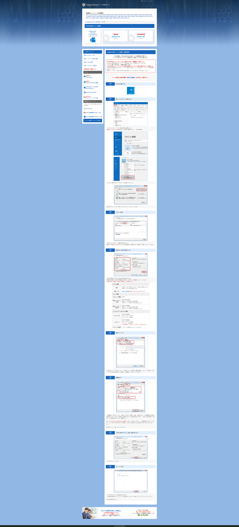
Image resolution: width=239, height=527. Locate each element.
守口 (90, 17)
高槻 (101, 16)
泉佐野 (88, 16)
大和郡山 (102, 17)
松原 (144, 14)
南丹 (129, 16)
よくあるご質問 (89, 62)
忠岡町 (111, 16)
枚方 (115, 16)
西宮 (118, 17)
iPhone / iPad (89, 108)
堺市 (87, 14)
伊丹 (149, 16)
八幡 (119, 16)
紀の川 (145, 16)
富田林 (140, 16)
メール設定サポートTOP (89, 21)
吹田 (107, 16)
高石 (140, 14)
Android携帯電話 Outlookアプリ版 (94, 116)
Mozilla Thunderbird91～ (91, 92)
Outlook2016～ (98, 21)
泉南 (103, 14)
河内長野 (108, 14)
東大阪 (120, 14)
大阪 (91, 14)
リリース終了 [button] (93, 120)
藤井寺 (147, 14)
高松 (125, 14)
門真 (137, 16)
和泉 (95, 14)
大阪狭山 (136, 14)
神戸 (112, 14)
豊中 (151, 14)
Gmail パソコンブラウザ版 (92, 97)
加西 (94, 17)
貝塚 (128, 14)
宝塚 (122, 16)
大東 (97, 16)
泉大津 (93, 16)
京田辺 (132, 16)
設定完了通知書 (125, 291)
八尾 (99, 14)
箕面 (110, 17)
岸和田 (116, 14)
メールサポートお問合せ (91, 65)
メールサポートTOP (90, 55)
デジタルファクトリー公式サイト (148, 1)
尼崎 (131, 14)
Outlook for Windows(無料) (92, 82)
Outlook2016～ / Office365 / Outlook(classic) (92, 87)
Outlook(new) (89, 76)
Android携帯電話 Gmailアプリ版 (93, 112)
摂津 (97, 17)
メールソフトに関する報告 (92, 58)
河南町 (114, 17)
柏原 (104, 16)
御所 (126, 16)
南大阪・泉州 (124, 17)
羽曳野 (106, 17)
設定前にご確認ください (91, 69)
